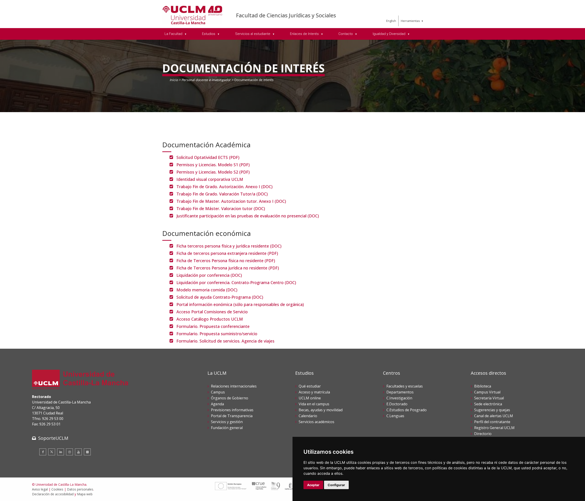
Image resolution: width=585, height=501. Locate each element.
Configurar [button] (336, 485)
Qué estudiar (310, 386)
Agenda (217, 403)
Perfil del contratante (492, 421)
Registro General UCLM (494, 427)
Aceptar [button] (313, 485)
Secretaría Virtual (489, 398)
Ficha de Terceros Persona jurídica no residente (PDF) (227, 268)
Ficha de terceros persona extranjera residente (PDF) (227, 253)
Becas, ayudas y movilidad (321, 409)
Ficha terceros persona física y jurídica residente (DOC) (229, 246)
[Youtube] (78, 451)
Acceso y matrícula (314, 392)
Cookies (57, 489)
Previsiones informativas (232, 409)
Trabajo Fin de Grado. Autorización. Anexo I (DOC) (224, 186)
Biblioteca (482, 386)
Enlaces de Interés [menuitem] (305, 34)
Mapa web (85, 494)
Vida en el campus (314, 403)
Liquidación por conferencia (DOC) (209, 275)
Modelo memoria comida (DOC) (206, 290)
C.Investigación (399, 398)
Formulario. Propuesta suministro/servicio (216, 333)
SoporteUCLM (53, 438)
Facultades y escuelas (404, 386)
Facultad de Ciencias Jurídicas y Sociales (286, 15)
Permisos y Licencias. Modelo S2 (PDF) (213, 172)
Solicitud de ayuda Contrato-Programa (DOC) (219, 297)
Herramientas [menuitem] (410, 21)
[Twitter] (51, 451)
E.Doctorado (396, 403)
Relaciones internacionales (234, 386)
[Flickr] (87, 451)
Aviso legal (40, 489)
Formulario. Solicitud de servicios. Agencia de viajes (225, 341)
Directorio (483, 433)
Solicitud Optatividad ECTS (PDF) (207, 157)
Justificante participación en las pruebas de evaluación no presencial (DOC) (247, 216)
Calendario (308, 415)
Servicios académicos (316, 421)
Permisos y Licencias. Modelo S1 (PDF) (213, 164)
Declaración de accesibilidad (53, 494)
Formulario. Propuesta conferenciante (213, 326)
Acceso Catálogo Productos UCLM (209, 319)
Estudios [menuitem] (209, 34)
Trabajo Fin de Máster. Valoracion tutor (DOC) (220, 208)
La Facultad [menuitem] (174, 34)
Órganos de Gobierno (229, 398)
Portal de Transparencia (232, 415)
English (391, 21)
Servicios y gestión (227, 421)
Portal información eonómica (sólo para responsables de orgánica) (240, 304)
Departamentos (400, 392)
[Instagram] (69, 451)
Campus (218, 392)
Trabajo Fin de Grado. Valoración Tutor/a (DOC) (222, 194)
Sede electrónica (488, 403)
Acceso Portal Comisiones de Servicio (212, 311)
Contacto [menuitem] (346, 34)
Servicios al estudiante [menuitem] (253, 34)
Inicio (174, 80)
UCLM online (310, 398)
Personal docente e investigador (206, 80)
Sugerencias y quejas (492, 409)
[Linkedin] (60, 451)
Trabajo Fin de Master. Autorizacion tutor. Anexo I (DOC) (231, 201)
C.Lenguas (395, 415)
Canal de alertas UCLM (493, 415)
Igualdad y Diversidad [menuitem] (389, 34)
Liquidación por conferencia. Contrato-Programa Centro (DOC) (236, 282)
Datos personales (80, 489)
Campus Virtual (487, 392)
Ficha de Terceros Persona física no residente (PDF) (225, 260)
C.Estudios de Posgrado (406, 409)
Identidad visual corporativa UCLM (209, 179)
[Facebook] (42, 451)
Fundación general (227, 427)
